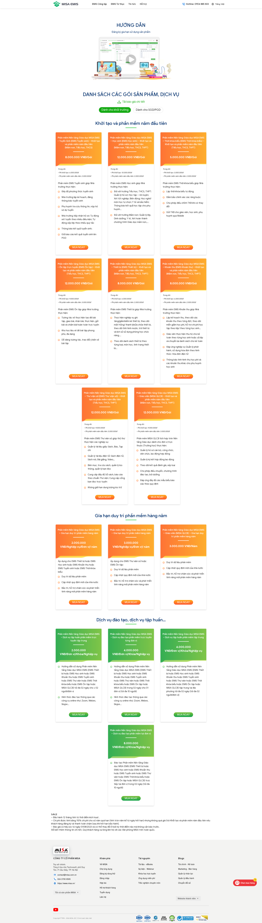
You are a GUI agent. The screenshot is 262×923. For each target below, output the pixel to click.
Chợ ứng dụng (106, 868)
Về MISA (103, 864)
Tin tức (132, 4)
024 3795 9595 (64, 879)
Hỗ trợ (143, 4)
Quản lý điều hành (186, 878)
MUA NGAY (78, 247)
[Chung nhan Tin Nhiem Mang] (201, 918)
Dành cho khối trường (114, 110)
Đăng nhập (104, 878)
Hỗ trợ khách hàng (108, 887)
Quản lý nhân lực (185, 873)
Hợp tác (103, 882)
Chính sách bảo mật (85, 918)
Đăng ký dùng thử (107, 873)
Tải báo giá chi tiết (133, 101)
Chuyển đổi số (184, 882)
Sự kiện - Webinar (146, 868)
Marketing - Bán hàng (187, 868)
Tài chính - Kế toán (186, 864)
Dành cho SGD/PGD (148, 110)
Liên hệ (103, 897)
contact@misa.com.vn (67, 874)
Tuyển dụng (105, 892)
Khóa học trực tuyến (147, 873)
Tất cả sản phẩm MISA (65, 892)
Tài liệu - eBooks (145, 864)
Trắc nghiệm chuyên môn (149, 882)
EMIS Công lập (99, 4)
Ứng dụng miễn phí (146, 878)
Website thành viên (187, 898)
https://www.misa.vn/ (66, 883)
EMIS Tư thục (117, 4)
